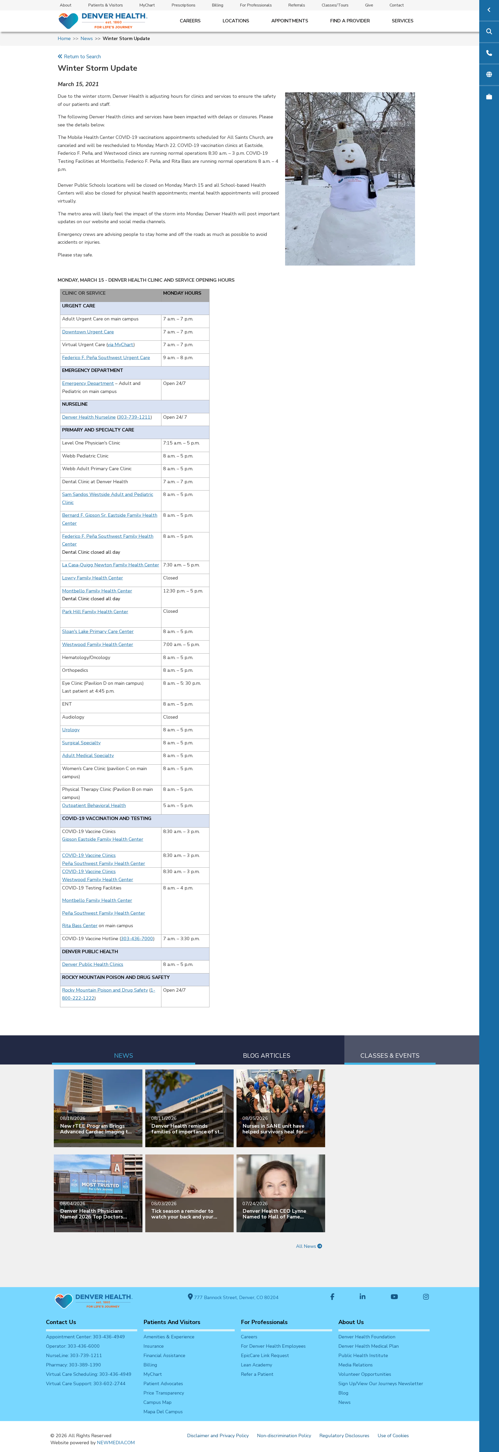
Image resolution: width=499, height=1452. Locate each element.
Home (64, 38)
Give (369, 5)
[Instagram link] (426, 1297)
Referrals (296, 5)
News (87, 38)
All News (306, 1246)
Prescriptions (183, 5)
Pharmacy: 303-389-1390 (73, 1365)
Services (402, 21)
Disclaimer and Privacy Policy (218, 1435)
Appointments (289, 21)
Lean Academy (256, 1365)
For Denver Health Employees (273, 1346)
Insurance (153, 1346)
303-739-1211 (134, 417)
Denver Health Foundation (366, 1337)
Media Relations (355, 1365)
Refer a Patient (257, 1374)
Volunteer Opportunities (364, 1374)
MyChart (147, 5)
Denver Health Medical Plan (368, 1346)
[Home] (102, 21)
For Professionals (256, 5)
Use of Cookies (393, 1435)
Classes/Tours (335, 5)
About (65, 5)
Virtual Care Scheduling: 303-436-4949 (89, 1374)
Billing (217, 5)
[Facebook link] (332, 1297)
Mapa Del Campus (163, 1412)
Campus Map (157, 1402)
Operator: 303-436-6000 (73, 1346)
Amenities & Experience (168, 1337)
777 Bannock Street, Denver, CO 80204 (236, 1297)
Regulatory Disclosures (344, 1435)
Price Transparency (163, 1393)
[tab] (123, 1050)
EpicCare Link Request (265, 1355)
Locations (236, 21)
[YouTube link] (394, 1297)
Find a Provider (350, 21)
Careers (190, 21)
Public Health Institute (363, 1355)
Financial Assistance (164, 1355)
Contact (397, 5)
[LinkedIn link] (362, 1297)
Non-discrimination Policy (284, 1435)
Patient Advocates (163, 1383)
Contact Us (61, 1322)
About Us (351, 1322)
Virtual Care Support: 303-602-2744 (86, 1383)
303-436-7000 (137, 938)
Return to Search (82, 56)
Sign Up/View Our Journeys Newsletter (380, 1383)
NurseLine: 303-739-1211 (74, 1355)
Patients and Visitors (171, 1322)
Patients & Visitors (105, 5)
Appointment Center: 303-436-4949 (85, 1337)
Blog (343, 1393)
